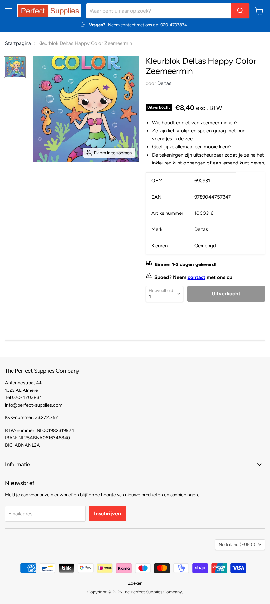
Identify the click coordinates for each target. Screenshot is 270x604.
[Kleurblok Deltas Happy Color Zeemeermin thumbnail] (14, 67)
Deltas (164, 83)
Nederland (237, 544)
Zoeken (135, 583)
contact (196, 277)
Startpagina (18, 43)
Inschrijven (107, 513)
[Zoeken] (240, 10)
